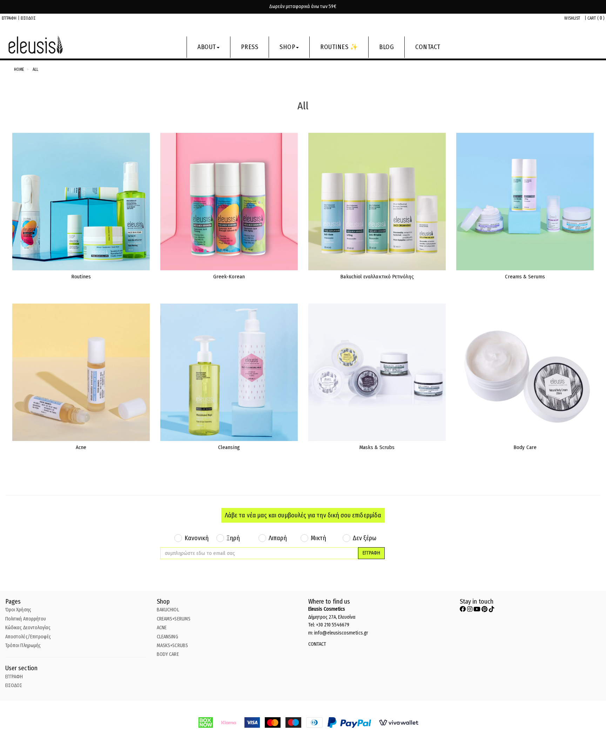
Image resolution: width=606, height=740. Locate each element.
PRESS (249, 47)
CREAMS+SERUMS (173, 619)
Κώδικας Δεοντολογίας (27, 628)
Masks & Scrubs (377, 447)
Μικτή (318, 538)
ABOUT (206, 47)
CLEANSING (167, 637)
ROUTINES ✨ (339, 47)
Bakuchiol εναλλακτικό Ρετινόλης (376, 276)
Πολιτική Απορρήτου (25, 619)
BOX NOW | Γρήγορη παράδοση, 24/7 (302, 6)
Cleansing (229, 447)
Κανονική (196, 538)
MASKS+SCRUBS (172, 646)
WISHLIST (572, 18)
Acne (81, 447)
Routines (81, 276)
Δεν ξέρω (365, 538)
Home (19, 69)
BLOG (386, 47)
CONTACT (427, 47)
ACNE (162, 628)
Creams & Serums (525, 276)
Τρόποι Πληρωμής (23, 646)
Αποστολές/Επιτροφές (28, 637)
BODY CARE (168, 654)
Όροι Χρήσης (18, 610)
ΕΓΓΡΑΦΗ (9, 18)
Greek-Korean (229, 276)
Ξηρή (233, 538)
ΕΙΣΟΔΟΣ (28, 18)
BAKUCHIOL (168, 610)
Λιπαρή (278, 538)
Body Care (525, 447)
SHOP (287, 47)
